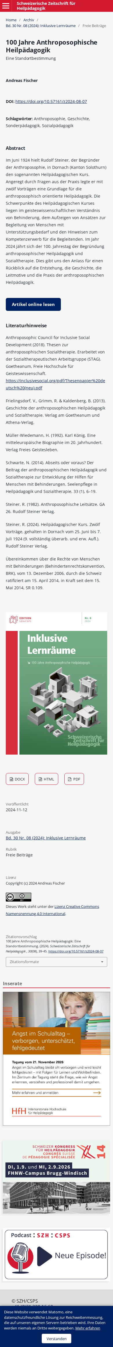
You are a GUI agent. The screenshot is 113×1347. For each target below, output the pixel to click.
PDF (76, 779)
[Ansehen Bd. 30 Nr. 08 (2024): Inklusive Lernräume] (56, 753)
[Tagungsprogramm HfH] (56, 1124)
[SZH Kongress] (56, 1212)
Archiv (28, 19)
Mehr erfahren (87, 1328)
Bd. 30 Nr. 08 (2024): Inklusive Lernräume (41, 25)
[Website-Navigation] (6, 6)
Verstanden (57, 1338)
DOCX (19, 779)
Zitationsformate (24, 961)
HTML (48, 779)
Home (11, 19)
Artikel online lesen (33, 304)
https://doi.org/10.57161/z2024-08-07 (51, 101)
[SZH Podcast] (56, 1279)
